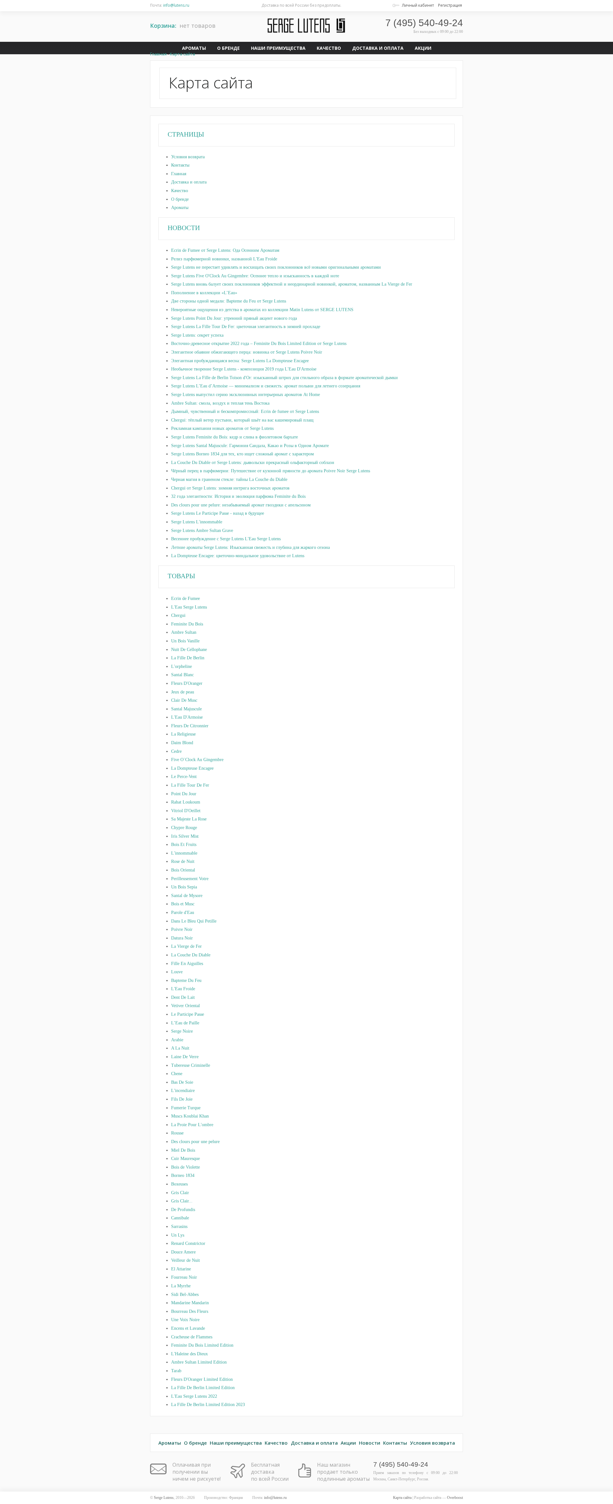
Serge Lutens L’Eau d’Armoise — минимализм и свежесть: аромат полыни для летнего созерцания (265, 386)
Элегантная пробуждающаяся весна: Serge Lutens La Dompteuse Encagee (240, 360)
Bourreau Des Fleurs (189, 1311)
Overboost (455, 1497)
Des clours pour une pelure (195, 1141)
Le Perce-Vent (184, 776)
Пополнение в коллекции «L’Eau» (204, 292)
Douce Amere (183, 1252)
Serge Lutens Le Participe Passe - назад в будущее (217, 513)
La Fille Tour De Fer (190, 785)
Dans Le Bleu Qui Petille (193, 921)
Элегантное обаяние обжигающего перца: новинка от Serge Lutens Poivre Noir (246, 352)
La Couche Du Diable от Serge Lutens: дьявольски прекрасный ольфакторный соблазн (252, 462)
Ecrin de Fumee (185, 598)
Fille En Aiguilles (187, 963)
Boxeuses (179, 1184)
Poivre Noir (182, 929)
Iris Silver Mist (185, 836)
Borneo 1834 (182, 1175)
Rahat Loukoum (185, 802)
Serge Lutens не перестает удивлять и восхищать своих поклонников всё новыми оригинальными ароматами (276, 267)
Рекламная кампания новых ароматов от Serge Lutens (222, 428)
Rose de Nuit (182, 861)
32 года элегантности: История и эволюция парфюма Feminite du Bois (238, 496)
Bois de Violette (185, 1167)
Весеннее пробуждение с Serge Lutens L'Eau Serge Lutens (226, 538)
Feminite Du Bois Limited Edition (202, 1345)
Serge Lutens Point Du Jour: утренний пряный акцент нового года (234, 318)
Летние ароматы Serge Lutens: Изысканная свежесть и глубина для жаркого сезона (250, 547)
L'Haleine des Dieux (189, 1353)
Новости (369, 1443)
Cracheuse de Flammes (191, 1337)
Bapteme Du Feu (186, 980)
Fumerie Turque (186, 1107)
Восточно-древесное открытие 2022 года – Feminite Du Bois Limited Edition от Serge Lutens (258, 343)
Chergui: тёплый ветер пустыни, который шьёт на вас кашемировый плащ (242, 420)
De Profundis (183, 1209)
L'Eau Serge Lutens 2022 (194, 1396)
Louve (177, 971)
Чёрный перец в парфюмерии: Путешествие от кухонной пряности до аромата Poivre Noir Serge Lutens (270, 470)
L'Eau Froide (183, 988)
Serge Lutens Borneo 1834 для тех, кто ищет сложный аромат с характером (242, 454)
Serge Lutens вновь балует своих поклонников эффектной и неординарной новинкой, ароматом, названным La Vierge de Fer (291, 284)
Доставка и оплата (378, 48)
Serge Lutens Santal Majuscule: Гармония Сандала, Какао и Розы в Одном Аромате (250, 445)
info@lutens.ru (176, 5)
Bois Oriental (183, 870)
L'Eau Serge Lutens (189, 607)
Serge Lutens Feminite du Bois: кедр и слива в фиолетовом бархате (234, 437)
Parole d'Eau (182, 912)
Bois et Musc (182, 904)
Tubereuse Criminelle (190, 1065)
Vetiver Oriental (185, 1005)
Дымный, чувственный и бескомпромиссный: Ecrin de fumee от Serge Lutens (245, 411)
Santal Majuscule (186, 709)
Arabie (177, 1039)
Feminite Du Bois (187, 624)
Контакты (180, 165)
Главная (178, 173)
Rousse (177, 1133)
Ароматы (194, 48)
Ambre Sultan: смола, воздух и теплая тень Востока (220, 403)
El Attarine (181, 1269)
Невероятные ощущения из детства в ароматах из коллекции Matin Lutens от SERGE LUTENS (262, 309)
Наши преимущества (278, 48)
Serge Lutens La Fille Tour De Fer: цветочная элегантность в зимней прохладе (245, 326)
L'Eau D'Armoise (187, 717)
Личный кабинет (418, 5)
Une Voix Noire (185, 1319)
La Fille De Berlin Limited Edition (203, 1387)
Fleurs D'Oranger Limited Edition (202, 1379)
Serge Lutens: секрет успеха (197, 335)
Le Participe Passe (187, 1014)
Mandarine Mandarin (190, 1302)
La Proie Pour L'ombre (192, 1124)
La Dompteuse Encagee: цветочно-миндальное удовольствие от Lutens (237, 555)
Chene (176, 1073)
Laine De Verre (185, 1056)
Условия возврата (188, 156)
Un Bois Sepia (184, 887)
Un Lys (177, 1235)
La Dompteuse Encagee (192, 768)
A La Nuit (180, 1048)
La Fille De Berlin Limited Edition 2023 (208, 1404)
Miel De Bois (183, 1150)
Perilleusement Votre (189, 878)
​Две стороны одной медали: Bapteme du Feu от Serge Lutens (228, 301)
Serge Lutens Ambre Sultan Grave (202, 530)
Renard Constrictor (188, 1243)
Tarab (176, 1370)
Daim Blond (182, 742)
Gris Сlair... (182, 1201)
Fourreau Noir (184, 1277)
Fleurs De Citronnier (189, 725)
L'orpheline (181, 666)
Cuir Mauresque (185, 1158)
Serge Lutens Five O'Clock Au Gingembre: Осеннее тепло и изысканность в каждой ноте (255, 275)
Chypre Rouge (184, 827)
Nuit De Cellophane (189, 649)
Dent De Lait (183, 997)
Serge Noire (182, 1031)
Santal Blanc (182, 674)
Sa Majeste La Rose (189, 819)
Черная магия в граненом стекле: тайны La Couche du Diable (229, 479)
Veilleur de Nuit (185, 1260)
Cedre (176, 751)
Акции (423, 48)
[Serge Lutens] (306, 25)
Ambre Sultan (183, 632)
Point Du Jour (183, 793)
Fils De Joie (182, 1099)
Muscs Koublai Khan (190, 1116)
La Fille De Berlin (187, 657)
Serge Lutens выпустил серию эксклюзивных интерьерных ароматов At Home (245, 394)
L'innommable (184, 853)
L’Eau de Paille (185, 1023)
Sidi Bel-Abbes (185, 1294)
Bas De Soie (182, 1082)
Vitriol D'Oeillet (186, 810)
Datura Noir (182, 938)
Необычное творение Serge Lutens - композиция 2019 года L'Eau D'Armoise (243, 369)
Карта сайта (182, 54)
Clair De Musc (184, 700)
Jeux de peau (182, 692)
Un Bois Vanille (185, 641)
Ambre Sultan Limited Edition (199, 1362)
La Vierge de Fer (186, 946)
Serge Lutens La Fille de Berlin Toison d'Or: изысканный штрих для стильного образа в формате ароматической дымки (284, 377)
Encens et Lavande (188, 1328)
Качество (329, 48)
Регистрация (450, 5)
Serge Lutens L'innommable (196, 522)
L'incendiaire (183, 1090)
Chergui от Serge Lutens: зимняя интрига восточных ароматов (230, 488)
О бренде (228, 48)
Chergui (178, 615)
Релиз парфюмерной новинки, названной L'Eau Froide (224, 259)
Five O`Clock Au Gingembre (197, 759)
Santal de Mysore (186, 895)
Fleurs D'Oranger (186, 683)
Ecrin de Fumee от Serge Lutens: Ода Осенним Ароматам (225, 250)
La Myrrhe (181, 1285)
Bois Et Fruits (183, 844)
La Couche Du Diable (190, 955)
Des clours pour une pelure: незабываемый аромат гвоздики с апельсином (241, 505)
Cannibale (180, 1218)
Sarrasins (179, 1226)
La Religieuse (183, 734)
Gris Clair (180, 1192)
